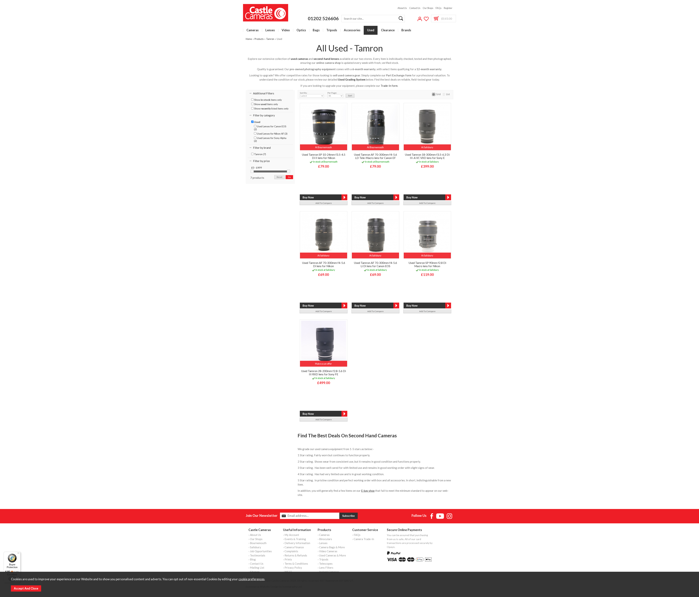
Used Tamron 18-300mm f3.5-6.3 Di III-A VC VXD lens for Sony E (427, 156)
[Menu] (18, 554)
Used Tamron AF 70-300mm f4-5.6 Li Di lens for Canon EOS (375, 264)
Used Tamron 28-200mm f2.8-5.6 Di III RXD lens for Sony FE (323, 372)
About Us (402, 8)
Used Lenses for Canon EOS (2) (270, 128)
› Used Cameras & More (332, 555)
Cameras (252, 30)
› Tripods (323, 559)
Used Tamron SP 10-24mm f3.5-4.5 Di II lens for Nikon (323, 156)
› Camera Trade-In (363, 539)
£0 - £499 (256, 167)
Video (286, 30)
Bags (316, 30)
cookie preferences (251, 579)
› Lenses (322, 543)
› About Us (254, 534)
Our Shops (428, 8)
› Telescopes (325, 563)
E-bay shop (368, 490)
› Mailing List (256, 567)
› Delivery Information (296, 543)
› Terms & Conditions (295, 563)
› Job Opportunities (260, 551)
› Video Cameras (327, 551)
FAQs (438, 8)
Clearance (388, 30)
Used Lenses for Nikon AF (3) (271, 133)
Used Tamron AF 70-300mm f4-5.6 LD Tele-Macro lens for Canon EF (375, 156)
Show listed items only (271, 108)
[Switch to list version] (444, 94)
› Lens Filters (325, 567)
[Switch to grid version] (433, 94)
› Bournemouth (257, 543)
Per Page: (332, 92)
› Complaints (290, 551)
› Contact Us (255, 563)
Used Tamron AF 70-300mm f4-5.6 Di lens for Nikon (323, 264)
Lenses (270, 30)
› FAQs (356, 534)
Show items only (268, 99)
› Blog (252, 559)
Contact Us (414, 8)
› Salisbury (254, 547)
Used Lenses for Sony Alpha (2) (270, 139)
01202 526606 (323, 18)
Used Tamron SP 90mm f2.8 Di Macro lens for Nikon (427, 264)
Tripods (331, 30)
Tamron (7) (260, 154)
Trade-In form (389, 85)
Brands (406, 30)
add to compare (323, 203)
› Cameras (324, 534)
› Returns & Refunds (295, 555)
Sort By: (303, 92)
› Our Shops (255, 539)
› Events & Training (294, 539)
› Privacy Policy (292, 567)
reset (279, 177)
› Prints (287, 559)
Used (370, 30)
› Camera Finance (293, 547)
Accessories (352, 30)
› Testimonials (256, 555)
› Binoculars (325, 539)
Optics (301, 30)
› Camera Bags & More (331, 547)
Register (448, 8)
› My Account (291, 534)
